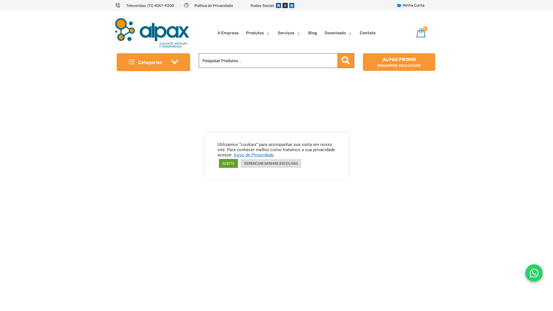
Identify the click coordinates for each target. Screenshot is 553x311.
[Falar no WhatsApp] (534, 273)
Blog (312, 33)
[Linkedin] (291, 5)
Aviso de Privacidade (254, 155)
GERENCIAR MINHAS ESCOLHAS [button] (271, 163)
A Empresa (227, 33)
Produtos (255, 33)
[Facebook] (278, 5)
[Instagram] (285, 5)
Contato (368, 33)
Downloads (335, 33)
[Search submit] (345, 61)
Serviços (286, 33)
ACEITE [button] (228, 163)
